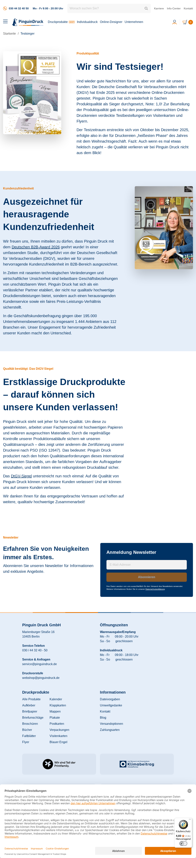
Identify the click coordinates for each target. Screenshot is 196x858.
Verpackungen (59, 729)
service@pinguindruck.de (39, 664)
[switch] (183, 843)
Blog (103, 717)
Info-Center (174, 8)
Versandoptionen (111, 723)
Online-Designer (111, 22)
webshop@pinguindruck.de (41, 677)
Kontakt (188, 8)
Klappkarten (58, 705)
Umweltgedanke (111, 705)
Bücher (27, 729)
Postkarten (57, 723)
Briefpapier (29, 711)
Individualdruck (87, 22)
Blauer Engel (58, 742)
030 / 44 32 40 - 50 (34, 650)
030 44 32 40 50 (19, 8)
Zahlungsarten (110, 729)
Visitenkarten (58, 736)
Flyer (25, 742)
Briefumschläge (32, 717)
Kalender (56, 699)
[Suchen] (146, 8)
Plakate (55, 717)
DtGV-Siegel (21, 476)
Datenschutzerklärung (155, 589)
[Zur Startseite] (28, 22)
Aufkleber (28, 705)
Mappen (55, 711)
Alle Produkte (31, 699)
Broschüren (30, 723)
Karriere (159, 8)
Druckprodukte (58, 22)
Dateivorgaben (110, 699)
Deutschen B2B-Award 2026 (36, 247)
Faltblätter (29, 736)
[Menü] (190, 820)
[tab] (5, 21)
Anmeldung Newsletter (131, 552)
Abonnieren (146, 577)
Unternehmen (134, 22)
